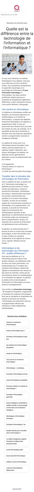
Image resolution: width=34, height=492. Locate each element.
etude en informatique (14, 353)
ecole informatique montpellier (16, 380)
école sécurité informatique (15, 456)
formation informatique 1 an (16, 424)
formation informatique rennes (17, 374)
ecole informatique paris (14, 450)
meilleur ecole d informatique (16, 462)
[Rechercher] (22, 14)
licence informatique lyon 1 (15, 331)
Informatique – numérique (15, 368)
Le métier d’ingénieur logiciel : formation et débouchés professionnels (16, 441)
